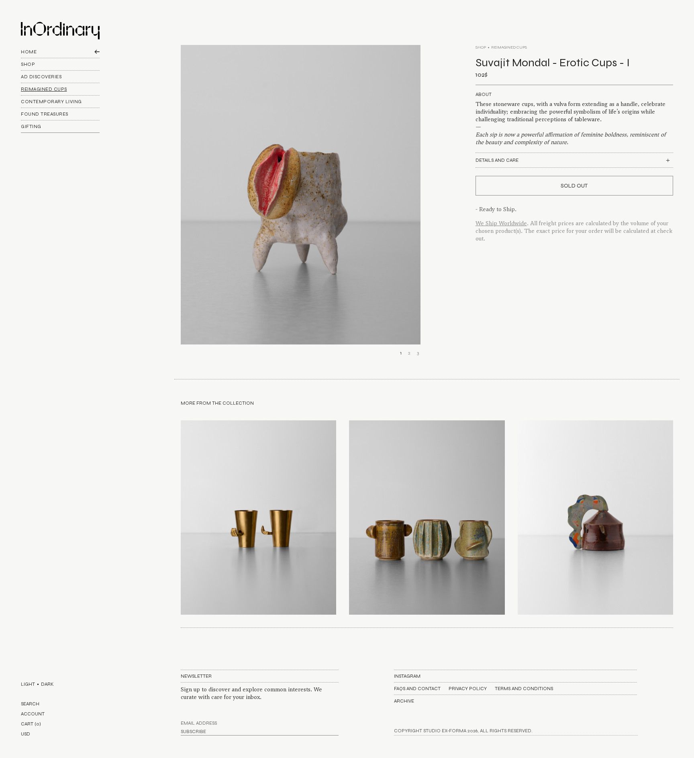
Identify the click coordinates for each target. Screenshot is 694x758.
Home (29, 52)
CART (31, 724)
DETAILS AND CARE (497, 160)
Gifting (31, 126)
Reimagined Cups (44, 89)
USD (25, 734)
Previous (184, 206)
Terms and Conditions (524, 688)
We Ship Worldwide (501, 223)
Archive (404, 701)
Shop (28, 64)
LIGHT (28, 684)
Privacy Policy (468, 688)
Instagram (407, 676)
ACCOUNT (33, 714)
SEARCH (30, 704)
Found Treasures (44, 114)
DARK (47, 684)
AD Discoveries (41, 76)
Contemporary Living (51, 101)
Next (417, 206)
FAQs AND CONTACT (417, 688)
